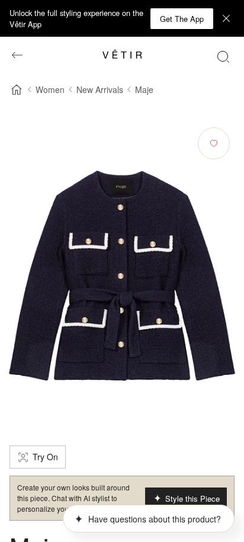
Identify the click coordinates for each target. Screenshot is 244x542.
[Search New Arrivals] (223, 56)
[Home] (16, 89)
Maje (144, 89)
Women (50, 89)
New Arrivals (99, 89)
